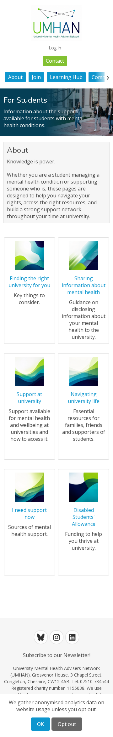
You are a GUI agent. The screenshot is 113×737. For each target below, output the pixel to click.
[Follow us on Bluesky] (40, 637)
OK (40, 724)
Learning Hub (66, 77)
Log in (55, 48)
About (15, 77)
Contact (55, 60)
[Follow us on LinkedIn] (72, 637)
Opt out (67, 724)
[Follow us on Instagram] (56, 637)
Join (36, 77)
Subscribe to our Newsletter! (56, 655)
